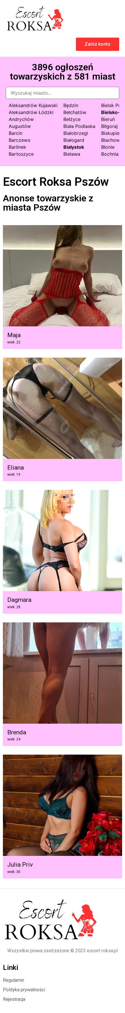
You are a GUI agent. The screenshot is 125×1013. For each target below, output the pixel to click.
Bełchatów (74, 112)
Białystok (73, 147)
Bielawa (71, 154)
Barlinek (17, 147)
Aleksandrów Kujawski (33, 105)
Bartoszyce (21, 154)
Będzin (70, 105)
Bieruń (108, 119)
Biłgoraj (109, 126)
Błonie (108, 147)
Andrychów (21, 119)
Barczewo (20, 140)
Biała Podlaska (79, 126)
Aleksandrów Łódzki (31, 112)
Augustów (20, 126)
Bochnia (110, 154)
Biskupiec (111, 133)
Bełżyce (72, 119)
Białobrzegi (75, 133)
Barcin (15, 133)
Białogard (73, 140)
